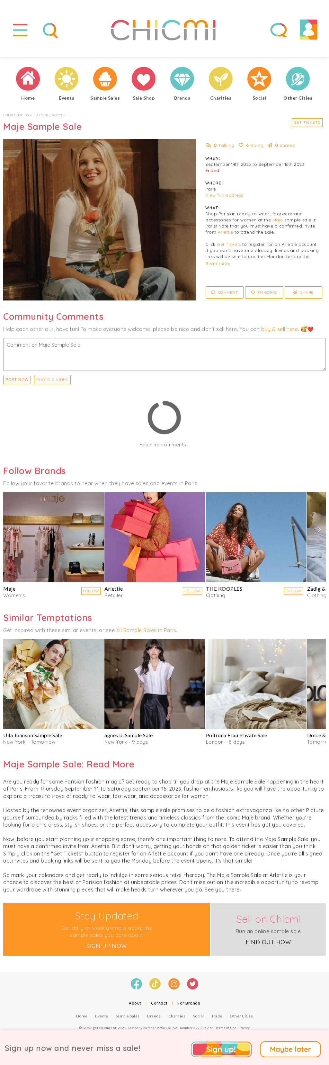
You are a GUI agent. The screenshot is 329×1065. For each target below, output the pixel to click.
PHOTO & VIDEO (52, 379)
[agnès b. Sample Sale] (154, 684)
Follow (91, 590)
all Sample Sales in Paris (146, 630)
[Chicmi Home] (28, 79)
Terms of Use (226, 1028)
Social (198, 1016)
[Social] (259, 79)
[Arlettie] (154, 537)
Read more (218, 263)
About (135, 1003)
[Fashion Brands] (182, 79)
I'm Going (267, 292)
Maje (277, 219)
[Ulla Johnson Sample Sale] (53, 684)
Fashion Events (47, 114)
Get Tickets (307, 122)
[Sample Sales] (105, 79)
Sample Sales (128, 1016)
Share (306, 292)
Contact (159, 1003)
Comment (227, 292)
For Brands (188, 1003)
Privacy (244, 1028)
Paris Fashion (16, 114)
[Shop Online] (144, 79)
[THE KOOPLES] (256, 537)
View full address (224, 195)
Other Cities (241, 1016)
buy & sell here (279, 329)
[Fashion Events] (66, 79)
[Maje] (53, 537)
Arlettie (225, 232)
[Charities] (221, 79)
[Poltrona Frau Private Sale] (256, 684)
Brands (154, 1016)
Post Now (17, 380)
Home (82, 1016)
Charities (177, 1016)
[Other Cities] (298, 79)
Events (101, 1016)
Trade (216, 1016)
